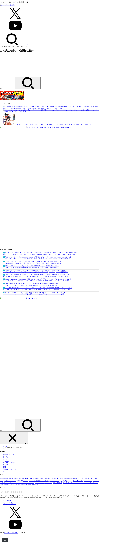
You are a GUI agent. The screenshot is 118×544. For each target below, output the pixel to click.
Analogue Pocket (23, 478)
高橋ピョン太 (35, 484)
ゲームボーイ (5, 483)
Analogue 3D (8, 478)
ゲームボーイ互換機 (48, 483)
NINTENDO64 (87, 478)
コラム (5, 456)
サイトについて (7, 502)
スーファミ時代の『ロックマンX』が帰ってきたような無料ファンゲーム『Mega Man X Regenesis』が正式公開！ (35, 272)
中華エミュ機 (24, 484)
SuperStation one (51, 481)
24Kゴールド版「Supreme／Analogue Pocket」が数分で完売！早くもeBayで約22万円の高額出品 (30, 267)
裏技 (4, 471)
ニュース (5, 457)
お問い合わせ (7, 500)
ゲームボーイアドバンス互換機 (28, 483)
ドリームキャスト (85, 483)
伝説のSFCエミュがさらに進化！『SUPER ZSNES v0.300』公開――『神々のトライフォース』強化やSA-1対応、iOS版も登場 (39, 254)
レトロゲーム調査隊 (9, 462)
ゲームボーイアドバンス (15, 483)
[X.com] (15, 18)
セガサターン (78, 483)
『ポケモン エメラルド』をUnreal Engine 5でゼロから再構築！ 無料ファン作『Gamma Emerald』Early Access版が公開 (36, 258)
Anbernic (31, 478)
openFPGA (7, 481)
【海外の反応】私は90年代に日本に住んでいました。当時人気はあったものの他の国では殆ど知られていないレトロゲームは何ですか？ (54, 124)
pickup (19, 480)
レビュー (5, 464)
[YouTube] (15, 31)
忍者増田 (30, 484)
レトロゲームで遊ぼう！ (11, 533)
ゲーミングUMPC (88, 481)
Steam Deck (44, 481)
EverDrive (50, 478)
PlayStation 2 (31, 481)
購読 (5, 540)
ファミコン (93, 483)
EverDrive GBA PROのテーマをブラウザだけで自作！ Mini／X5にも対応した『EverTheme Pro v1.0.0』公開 (33, 294)
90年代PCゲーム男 (8, 454)
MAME (69, 478)
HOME (5, 446)
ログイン (12, 484)
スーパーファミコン (69, 483)
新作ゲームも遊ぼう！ (9, 469)
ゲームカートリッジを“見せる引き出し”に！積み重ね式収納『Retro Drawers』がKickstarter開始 (30, 285)
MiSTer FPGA (78, 478)
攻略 (4, 468)
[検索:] (7, 88)
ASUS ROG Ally (37, 478)
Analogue (3, 478)
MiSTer (72, 478)
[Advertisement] (49, 65)
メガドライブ (7, 484)
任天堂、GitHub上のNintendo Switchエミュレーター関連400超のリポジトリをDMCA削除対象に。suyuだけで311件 (35, 276)
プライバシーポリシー (9, 504)
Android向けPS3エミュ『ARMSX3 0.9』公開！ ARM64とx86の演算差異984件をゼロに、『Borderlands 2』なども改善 (36, 280)
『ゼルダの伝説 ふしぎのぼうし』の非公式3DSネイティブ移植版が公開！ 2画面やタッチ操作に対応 (32, 263)
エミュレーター (78, 481)
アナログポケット (65, 481)
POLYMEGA (37, 481)
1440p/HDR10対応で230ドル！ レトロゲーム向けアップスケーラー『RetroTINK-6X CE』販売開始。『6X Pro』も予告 (36, 289)
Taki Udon (57, 481)
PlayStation (25, 481)
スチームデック (57, 483)
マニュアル (6, 461)
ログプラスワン (18, 484)
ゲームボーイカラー (39, 483)
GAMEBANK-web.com (62, 478)
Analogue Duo (14, 478)
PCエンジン (13, 481)
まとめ (5, 459)
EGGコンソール (44, 478)
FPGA (55, 478)
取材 (4, 466)
